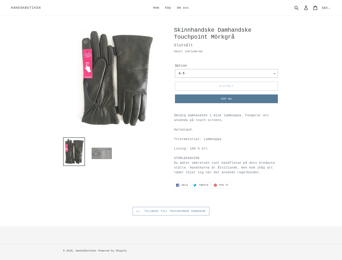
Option (181, 66)
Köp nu (226, 98)
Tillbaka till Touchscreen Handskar (173, 211)
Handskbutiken (26, 8)
